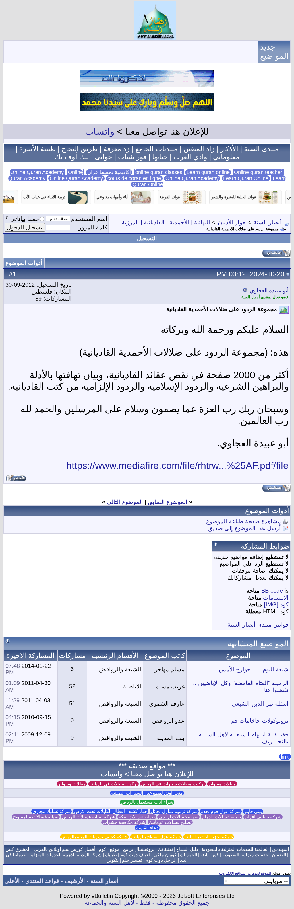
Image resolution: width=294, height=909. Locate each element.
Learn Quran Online (246, 178)
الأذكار (229, 149)
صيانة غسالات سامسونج (36, 816)
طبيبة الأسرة (37, 149)
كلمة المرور (92, 227)
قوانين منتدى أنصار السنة (258, 624)
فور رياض (209, 854)
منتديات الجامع (157, 149)
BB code (272, 591)
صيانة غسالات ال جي (178, 816)
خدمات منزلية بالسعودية (245, 854)
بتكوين (113, 860)
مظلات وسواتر (222, 783)
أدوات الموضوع (23, 263)
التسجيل (147, 238)
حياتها (160, 157)
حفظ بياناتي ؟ (22, 219)
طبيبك (111, 854)
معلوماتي (226, 157)
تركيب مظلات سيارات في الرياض (173, 783)
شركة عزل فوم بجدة (221, 811)
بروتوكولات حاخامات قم (260, 720)
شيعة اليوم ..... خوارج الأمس (254, 669)
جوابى (103, 157)
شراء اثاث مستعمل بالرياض (147, 802)
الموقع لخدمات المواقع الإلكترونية (244, 873)
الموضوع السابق (167, 502)
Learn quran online (208, 172)
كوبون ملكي (165, 854)
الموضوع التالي (125, 502)
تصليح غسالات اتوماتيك (170, 822)
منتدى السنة (261, 149)
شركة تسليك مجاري (51, 811)
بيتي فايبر (253, 811)
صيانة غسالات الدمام (221, 816)
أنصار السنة (268, 222)
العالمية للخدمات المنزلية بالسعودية (235, 849)
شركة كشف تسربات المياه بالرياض (94, 836)
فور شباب (132, 157)
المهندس (280, 849)
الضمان (279, 854)
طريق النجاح (79, 149)
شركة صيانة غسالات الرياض (88, 816)
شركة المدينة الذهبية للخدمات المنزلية (66, 854)
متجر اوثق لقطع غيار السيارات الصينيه (147, 793)
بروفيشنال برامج (138, 849)
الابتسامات (276, 597)
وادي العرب (190, 157)
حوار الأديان (232, 222)
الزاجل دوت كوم (161, 860)
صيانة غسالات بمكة (136, 816)
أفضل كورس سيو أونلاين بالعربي (64, 849)
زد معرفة (116, 149)
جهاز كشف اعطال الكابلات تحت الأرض (110, 811)
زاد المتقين (199, 149)
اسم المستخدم (89, 219)
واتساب (99, 131)
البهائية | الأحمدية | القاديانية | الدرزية (166, 222)
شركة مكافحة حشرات (123, 822)
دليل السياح (187, 849)
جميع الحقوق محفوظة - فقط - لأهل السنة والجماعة (147, 903)
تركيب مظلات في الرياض (113, 783)
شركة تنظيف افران (263, 816)
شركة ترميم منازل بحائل (174, 811)
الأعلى (12, 881)
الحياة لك (188, 854)
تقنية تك (165, 849)
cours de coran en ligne (134, 178)
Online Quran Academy (47, 172)
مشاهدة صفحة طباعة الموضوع (243, 521)
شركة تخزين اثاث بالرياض (208, 836)
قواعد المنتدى (42, 881)
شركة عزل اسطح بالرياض (156, 836)
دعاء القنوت (147, 827)
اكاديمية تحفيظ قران (109, 172)
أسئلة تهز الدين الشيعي (260, 704)
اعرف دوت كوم (135, 854)
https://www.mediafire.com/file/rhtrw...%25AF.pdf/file (177, 465)
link (285, 757)
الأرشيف (75, 881)
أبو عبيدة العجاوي (269, 291)
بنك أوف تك (72, 157)
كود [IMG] (276, 604)
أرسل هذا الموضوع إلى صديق (244, 528)
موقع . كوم (109, 849)
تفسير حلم (132, 860)
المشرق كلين (17, 849)
